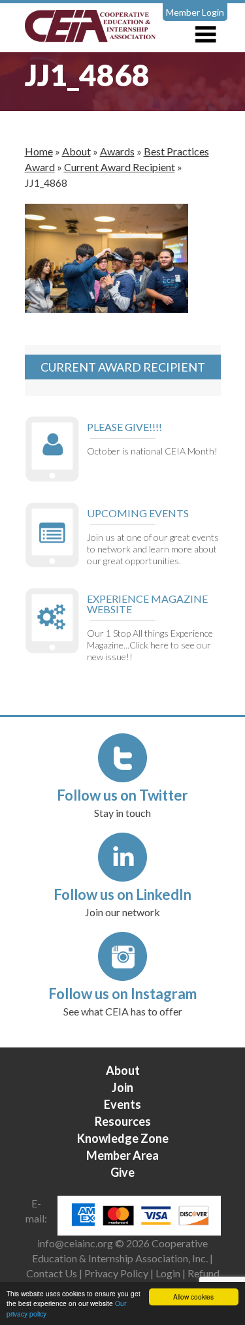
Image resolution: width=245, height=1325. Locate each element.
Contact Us (51, 1273)
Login (167, 1273)
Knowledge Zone (123, 1138)
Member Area (122, 1155)
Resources (123, 1121)
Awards (117, 151)
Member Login (195, 12)
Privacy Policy (116, 1273)
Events (122, 1104)
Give (122, 1172)
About (76, 151)
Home (39, 151)
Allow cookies (193, 1296)
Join (122, 1087)
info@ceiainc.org (76, 1243)
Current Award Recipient (119, 167)
